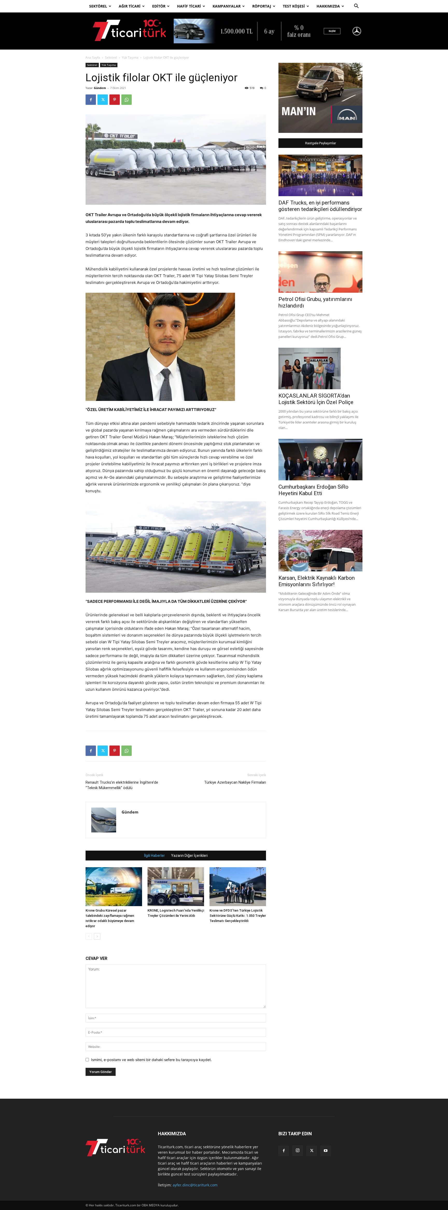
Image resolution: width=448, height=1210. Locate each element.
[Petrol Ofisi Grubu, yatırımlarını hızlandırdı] (320, 272)
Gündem (100, 88)
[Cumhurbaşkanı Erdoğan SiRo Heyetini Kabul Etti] (320, 459)
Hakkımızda (328, 6)
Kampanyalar (227, 6)
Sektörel (98, 6)
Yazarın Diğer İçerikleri (189, 855)
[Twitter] (102, 99)
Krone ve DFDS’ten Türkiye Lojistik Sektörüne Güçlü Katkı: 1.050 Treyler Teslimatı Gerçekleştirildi (237, 915)
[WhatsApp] (126, 99)
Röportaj (261, 6)
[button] (356, 6)
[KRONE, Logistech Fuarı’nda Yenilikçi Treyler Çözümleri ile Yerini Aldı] (176, 886)
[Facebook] (91, 99)
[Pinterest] (114, 99)
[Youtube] (325, 1151)
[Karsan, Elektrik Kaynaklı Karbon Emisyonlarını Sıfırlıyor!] (320, 550)
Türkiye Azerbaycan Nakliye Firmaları (235, 782)
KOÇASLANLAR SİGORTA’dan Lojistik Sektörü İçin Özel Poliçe (317, 399)
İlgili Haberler (154, 855)
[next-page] (97, 936)
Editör (158, 6)
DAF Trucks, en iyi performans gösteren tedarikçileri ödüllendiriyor (320, 206)
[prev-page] (89, 936)
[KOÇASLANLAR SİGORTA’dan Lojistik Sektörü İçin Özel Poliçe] (320, 368)
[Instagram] (297, 1150)
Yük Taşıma (130, 57)
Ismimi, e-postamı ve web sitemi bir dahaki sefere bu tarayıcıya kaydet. (151, 1059)
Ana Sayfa (93, 57)
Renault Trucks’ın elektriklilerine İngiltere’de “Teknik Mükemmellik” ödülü (122, 785)
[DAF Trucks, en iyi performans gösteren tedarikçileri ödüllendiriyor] (320, 175)
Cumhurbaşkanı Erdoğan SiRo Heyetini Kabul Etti (313, 490)
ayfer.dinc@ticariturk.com (195, 1184)
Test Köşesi (294, 6)
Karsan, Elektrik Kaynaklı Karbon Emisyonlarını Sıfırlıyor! (316, 581)
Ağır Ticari (130, 6)
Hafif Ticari (189, 6)
